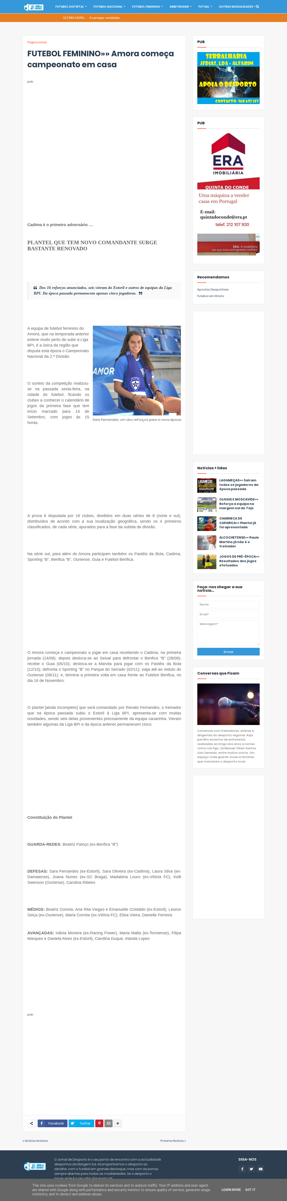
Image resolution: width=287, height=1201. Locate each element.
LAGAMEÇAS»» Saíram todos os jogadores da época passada (238, 484)
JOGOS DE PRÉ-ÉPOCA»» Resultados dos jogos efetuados (239, 561)
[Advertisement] (104, 115)
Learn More (231, 1190)
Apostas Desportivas (213, 289)
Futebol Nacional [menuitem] (107, 6)
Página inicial (37, 42)
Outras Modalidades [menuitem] (236, 6)
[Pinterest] (99, 1123)
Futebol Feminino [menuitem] (146, 6)
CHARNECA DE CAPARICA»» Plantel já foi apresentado (237, 522)
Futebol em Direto (210, 296)
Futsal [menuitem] (203, 6)
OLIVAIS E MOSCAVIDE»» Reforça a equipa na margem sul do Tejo (238, 503)
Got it (250, 1190)
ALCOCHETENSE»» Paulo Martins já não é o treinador (239, 541)
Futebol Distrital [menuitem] (69, 6)
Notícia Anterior (36, 1141)
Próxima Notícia (172, 1141)
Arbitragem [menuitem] (179, 6)
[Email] (108, 1123)
